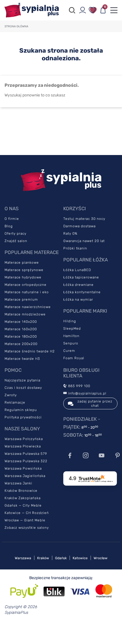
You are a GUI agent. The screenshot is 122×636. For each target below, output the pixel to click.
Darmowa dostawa (79, 226)
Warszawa (23, 558)
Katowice (80, 558)
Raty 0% (70, 234)
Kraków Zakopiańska (23, 498)
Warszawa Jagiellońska (25, 476)
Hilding (69, 321)
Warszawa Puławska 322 (26, 461)
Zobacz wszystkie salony (27, 528)
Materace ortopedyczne (26, 285)
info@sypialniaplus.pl (86, 393)
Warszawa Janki (18, 483)
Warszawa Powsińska (23, 468)
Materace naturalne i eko (27, 292)
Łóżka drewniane (78, 285)
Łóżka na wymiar (78, 300)
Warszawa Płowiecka (23, 446)
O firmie (12, 219)
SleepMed (72, 329)
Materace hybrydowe (23, 277)
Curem (69, 351)
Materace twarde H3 (22, 359)
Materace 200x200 (21, 344)
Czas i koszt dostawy (23, 388)
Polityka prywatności (23, 417)
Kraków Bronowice (21, 491)
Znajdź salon (16, 241)
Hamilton (71, 336)
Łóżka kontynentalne (82, 292)
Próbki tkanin (75, 248)
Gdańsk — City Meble (23, 505)
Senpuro (70, 343)
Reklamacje (15, 402)
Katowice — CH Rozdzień (27, 513)
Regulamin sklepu (21, 410)
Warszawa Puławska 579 (26, 454)
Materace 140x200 (21, 322)
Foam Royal (73, 358)
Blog (9, 226)
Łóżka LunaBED (77, 270)
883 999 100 (78, 386)
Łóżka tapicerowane (81, 277)
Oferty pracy (15, 234)
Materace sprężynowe (24, 270)
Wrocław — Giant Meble (25, 520)
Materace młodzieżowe (25, 314)
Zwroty (11, 395)
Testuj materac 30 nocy (84, 219)
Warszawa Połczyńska (24, 439)
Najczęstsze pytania (22, 380)
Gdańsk (61, 558)
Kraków (43, 558)
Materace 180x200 (21, 336)
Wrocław (101, 558)
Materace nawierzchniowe (28, 307)
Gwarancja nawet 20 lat (84, 241)
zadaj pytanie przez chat (94, 403)
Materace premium (21, 300)
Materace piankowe (22, 263)
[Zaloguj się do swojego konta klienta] (82, 10)
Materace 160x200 (21, 329)
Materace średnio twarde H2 (30, 351)
